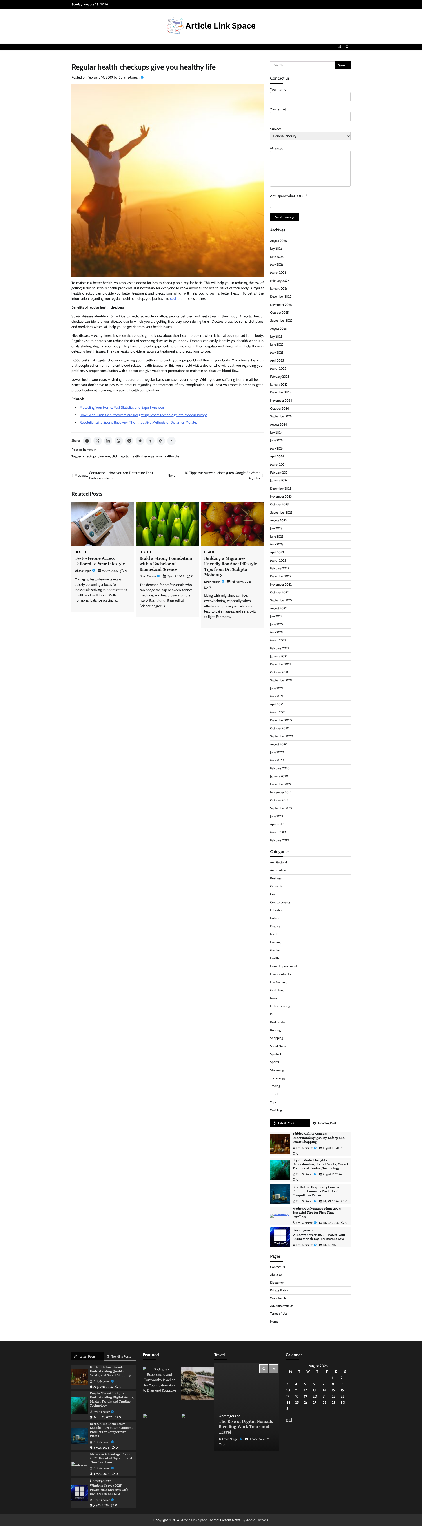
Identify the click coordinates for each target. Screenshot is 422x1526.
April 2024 (277, 456)
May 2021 (276, 696)
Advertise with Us (281, 1306)
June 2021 (276, 688)
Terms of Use (278, 1314)
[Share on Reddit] (140, 441)
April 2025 (277, 360)
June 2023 (277, 536)
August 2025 (278, 329)
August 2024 (278, 424)
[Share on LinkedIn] (108, 441)
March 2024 (278, 465)
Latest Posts (286, 1123)
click (115, 456)
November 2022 (281, 584)
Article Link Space (194, 1520)
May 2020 (277, 760)
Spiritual (275, 1054)
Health (92, 450)
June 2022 (276, 624)
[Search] (347, 47)
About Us (276, 1275)
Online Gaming (280, 1006)
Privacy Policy (279, 1290)
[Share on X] (97, 441)
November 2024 (281, 401)
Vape (273, 1102)
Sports (274, 1062)
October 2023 (279, 504)
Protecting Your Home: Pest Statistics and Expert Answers (122, 407)
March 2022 (278, 640)
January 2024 (279, 480)
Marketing (276, 990)
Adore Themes (257, 1520)
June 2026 (277, 257)
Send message (284, 217)
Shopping (276, 1038)
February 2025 (279, 377)
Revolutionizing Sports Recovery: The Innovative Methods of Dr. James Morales (138, 422)
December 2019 (280, 784)
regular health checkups (137, 456)
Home (274, 1321)
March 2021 (278, 712)
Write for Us (278, 1298)
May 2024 (277, 448)
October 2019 (279, 800)
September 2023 (281, 512)
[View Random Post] (339, 47)
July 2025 (276, 337)
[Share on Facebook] (87, 441)
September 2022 (281, 600)
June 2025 (277, 344)
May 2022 (276, 632)
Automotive (278, 870)
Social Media (278, 1046)
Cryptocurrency (280, 902)
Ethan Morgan (129, 77)
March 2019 (278, 832)
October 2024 (279, 408)
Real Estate (277, 1022)
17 (287, 1396)
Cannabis (276, 886)
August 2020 (278, 744)
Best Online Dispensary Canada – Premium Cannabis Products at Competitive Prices (317, 1191)
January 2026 (279, 289)
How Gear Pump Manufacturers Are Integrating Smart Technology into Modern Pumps (143, 415)
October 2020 (279, 728)
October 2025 (279, 313)
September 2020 (281, 736)
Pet (272, 1014)
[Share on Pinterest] (129, 441)
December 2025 (280, 296)
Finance (275, 926)
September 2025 (281, 320)
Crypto (274, 894)
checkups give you (96, 456)
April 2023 (277, 552)
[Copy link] (171, 441)
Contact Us (277, 1267)
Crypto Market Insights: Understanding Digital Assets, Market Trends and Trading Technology (320, 1164)
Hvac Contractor (281, 974)
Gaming (275, 942)
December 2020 (281, 720)
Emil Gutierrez (304, 1148)
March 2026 (278, 272)
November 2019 (280, 792)
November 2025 (281, 305)
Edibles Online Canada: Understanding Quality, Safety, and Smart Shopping (318, 1137)
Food (273, 934)
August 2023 (278, 520)
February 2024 (279, 472)
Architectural (278, 862)
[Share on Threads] (161, 441)
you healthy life (167, 456)
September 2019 (281, 808)
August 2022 (278, 608)
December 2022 (280, 576)
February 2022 (279, 648)
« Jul (289, 1420)
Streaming (277, 1070)
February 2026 (279, 281)
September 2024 (281, 416)
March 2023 (278, 560)
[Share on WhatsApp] (119, 441)
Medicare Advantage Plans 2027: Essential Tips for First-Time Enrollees (317, 1212)
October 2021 (279, 672)
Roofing (275, 1030)
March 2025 (278, 368)
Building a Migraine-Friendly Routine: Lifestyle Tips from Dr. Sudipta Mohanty (230, 566)
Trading (275, 1086)
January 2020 (279, 776)
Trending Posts (327, 1123)
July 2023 (276, 528)
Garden (275, 950)
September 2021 (281, 680)
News (273, 998)
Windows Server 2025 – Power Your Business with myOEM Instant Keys (319, 1237)
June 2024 (277, 440)
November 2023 (281, 496)
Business (276, 878)
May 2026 (277, 265)
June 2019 (276, 816)
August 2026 (278, 241)
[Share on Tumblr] (150, 441)
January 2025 (279, 384)
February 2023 (279, 568)
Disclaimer (277, 1282)
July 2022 (276, 616)
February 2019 (279, 840)
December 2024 (280, 392)
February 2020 (280, 768)
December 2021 (280, 664)
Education (276, 910)
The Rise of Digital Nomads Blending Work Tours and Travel (246, 1426)
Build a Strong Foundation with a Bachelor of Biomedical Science (166, 563)
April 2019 (277, 824)
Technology (277, 1078)
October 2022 (279, 592)
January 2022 (278, 656)
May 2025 (277, 353)
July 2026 (276, 249)
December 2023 (280, 488)
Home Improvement (283, 966)
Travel (274, 1094)
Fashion (275, 918)
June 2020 (277, 752)
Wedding (276, 1110)
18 (296, 1396)
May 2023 (277, 544)
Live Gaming (278, 982)
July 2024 (276, 432)
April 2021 (276, 704)
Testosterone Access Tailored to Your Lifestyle (100, 560)
